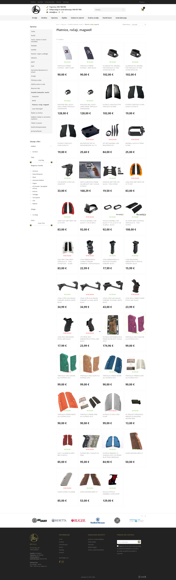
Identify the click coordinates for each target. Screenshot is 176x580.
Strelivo (44, 18)
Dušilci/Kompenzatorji (38, 127)
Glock (34, 177)
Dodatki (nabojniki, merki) (40, 92)
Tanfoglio (35, 194)
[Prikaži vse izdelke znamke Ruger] (78, 520)
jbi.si (57, 24)
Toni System (36, 197)
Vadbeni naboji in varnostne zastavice (40, 118)
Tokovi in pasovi (36, 123)
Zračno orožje (93, 18)
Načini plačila (92, 542)
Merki (34, 101)
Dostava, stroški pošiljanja (96, 539)
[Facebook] (59, 12)
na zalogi (35, 215)
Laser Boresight (37, 109)
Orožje (34, 18)
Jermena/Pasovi (36, 131)
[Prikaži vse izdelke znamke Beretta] (59, 520)
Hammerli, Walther (38, 180)
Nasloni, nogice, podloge (39, 54)
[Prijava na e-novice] (139, 542)
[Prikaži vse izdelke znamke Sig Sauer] (39, 520)
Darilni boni (107, 18)
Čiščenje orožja (36, 80)
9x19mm (35, 152)
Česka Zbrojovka (37, 174)
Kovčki (33, 35)
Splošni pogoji (92, 547)
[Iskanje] (123, 10)
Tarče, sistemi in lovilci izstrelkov (39, 41)
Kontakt (40, 2)
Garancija (91, 544)
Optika (64, 18)
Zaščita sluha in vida (38, 84)
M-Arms (34, 191)
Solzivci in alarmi (77, 18)
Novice (58, 2)
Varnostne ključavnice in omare (39, 71)
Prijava (142, 2)
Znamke (61, 552)
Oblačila (34, 58)
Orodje (33, 76)
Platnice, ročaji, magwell (40, 105)
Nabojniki (35, 96)
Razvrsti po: (126, 24)
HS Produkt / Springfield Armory (39, 187)
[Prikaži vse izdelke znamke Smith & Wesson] (97, 520)
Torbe (33, 31)
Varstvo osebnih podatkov (96, 550)
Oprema (54, 18)
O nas (60, 539)
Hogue (34, 183)
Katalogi (66, 2)
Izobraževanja (49, 2)
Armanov (35, 171)
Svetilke (33, 50)
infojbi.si (53, 12)
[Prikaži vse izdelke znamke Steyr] (117, 520)
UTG (33, 201)
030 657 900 (76, 9)
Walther (34, 204)
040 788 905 (61, 7)
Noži (32, 66)
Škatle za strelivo (36, 113)
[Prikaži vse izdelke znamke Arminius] (136, 520)
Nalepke (34, 46)
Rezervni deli (35, 88)
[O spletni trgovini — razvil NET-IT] (142, 577)
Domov (33, 2)
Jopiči (33, 62)
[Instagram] (62, 12)
